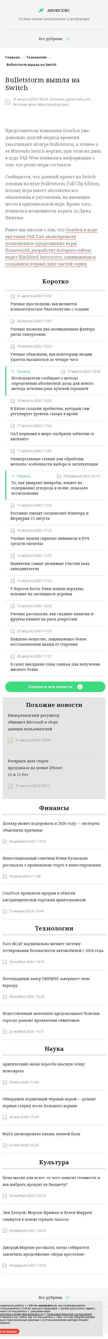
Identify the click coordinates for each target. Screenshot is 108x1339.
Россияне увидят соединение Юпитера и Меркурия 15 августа (49, 516)
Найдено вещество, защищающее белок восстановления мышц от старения (48, 641)
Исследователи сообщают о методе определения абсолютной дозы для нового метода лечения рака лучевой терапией (53, 383)
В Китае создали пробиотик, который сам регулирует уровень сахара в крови (49, 411)
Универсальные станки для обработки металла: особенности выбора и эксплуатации (54, 461)
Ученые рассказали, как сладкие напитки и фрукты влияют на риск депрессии (52, 616)
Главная (12, 57)
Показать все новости (50, 686)
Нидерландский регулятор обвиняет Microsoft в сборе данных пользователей (34, 722)
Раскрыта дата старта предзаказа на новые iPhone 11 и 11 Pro (35, 767)
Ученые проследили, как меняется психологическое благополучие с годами (49, 306)
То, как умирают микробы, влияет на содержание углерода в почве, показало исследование (50, 488)
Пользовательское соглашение (69, 1314)
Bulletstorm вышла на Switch (31, 64)
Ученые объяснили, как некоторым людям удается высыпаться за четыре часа (51, 357)
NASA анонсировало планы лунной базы (41, 1133)
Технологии (36, 57)
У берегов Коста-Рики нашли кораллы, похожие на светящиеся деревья (47, 591)
